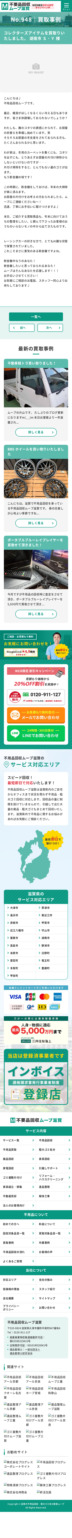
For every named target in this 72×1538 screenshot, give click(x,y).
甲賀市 (46, 922)
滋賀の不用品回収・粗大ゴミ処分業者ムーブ (42, 1503)
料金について (47, 1224)
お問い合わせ (47, 1307)
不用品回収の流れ (14, 1252)
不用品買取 (10, 1149)
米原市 (14, 953)
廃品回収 (8, 1159)
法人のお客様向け (14, 1205)
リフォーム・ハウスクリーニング (51, 1177)
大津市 (14, 907)
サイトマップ (47, 1298)
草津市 (46, 907)
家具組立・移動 (12, 1186)
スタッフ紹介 (47, 1289)
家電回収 (8, 1168)
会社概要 (8, 1298)
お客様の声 (46, 1252)
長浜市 (14, 915)
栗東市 (14, 938)
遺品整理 (44, 1186)
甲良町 (14, 975)
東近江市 (47, 915)
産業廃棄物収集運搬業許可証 (26, 1337)
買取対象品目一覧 (50, 1233)
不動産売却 (10, 1196)
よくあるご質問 (12, 1261)
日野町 (46, 953)
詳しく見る (36, 432)
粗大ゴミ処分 (47, 1149)
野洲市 (46, 945)
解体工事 (44, 1196)
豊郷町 (46, 968)
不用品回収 (46, 1140)
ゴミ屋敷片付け (12, 1177)
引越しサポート (48, 1168)
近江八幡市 (17, 930)
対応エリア (10, 1279)
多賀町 (14, 968)
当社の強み (46, 1279)
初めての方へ (11, 1224)
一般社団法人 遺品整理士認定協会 (25, 1351)
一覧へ (36, 316)
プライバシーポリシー (11, 1307)
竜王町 (46, 960)
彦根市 (14, 922)
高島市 (14, 945)
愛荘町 (14, 960)
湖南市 (46, 938)
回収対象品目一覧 (14, 1233)
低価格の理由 (11, 1289)
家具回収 (44, 1159)
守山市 (46, 930)
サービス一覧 (11, 1140)
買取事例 (8, 1242)
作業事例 (44, 1242)
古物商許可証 (17, 1345)
